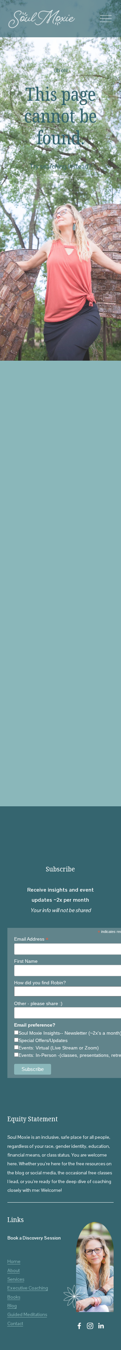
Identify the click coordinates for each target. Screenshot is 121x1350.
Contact (15, 1323)
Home (14, 1261)
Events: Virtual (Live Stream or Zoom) (58, 1047)
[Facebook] (79, 1325)
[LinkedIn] (100, 1325)
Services (15, 1279)
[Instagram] (90, 1325)
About (13, 1270)
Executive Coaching (27, 1288)
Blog (12, 1306)
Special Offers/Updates (43, 1040)
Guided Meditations (27, 1314)
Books (13, 1297)
